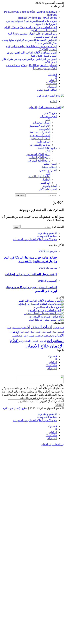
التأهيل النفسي (34, 336)
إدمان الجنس (58, 327)
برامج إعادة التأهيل (47, 147)
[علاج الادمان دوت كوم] (50, 95)
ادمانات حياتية (49, 167)
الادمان (59, 335)
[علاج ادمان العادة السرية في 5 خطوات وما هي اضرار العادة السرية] (49, 307)
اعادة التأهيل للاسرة (39, 176)
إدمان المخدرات (38, 327)
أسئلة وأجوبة (50, 185)
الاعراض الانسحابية (40, 125)
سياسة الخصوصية (47, 236)
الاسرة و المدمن (48, 170)
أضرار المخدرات (41, 122)
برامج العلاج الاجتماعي (38, 154)
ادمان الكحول (40, 332)
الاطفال (46, 179)
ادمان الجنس (50, 163)
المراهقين (45, 182)
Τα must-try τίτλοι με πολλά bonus (37, 17)
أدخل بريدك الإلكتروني (52, 401)
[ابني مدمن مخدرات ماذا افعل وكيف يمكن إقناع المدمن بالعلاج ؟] (46, 319)
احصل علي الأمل (48, 189)
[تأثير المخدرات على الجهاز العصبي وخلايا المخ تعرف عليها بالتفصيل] (44, 313)
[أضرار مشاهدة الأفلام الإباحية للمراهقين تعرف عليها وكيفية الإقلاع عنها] (41, 300)
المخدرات (55, 340)
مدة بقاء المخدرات (40, 144)
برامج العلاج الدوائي (39, 157)
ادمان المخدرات (48, 116)
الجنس (25, 336)
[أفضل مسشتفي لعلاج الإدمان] (46, 107)
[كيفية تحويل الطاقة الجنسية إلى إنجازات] (41, 303)
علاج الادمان (50, 113)
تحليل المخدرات (28, 340)
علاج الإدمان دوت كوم (15, 408)
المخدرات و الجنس (40, 138)
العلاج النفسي (17, 336)
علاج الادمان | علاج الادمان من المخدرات (35, 239)
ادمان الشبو (51, 332)
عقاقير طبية (43, 141)
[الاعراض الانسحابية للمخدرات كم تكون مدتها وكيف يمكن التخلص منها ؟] (46, 316)
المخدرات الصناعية (40, 132)
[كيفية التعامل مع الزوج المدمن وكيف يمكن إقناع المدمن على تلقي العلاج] (46, 310)
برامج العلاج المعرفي (39, 160)
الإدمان (15, 331)
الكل (47, 119)
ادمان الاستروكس (18, 327)
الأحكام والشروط (47, 233)
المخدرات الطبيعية (40, 135)
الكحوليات (44, 129)
